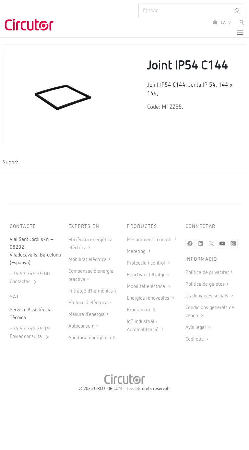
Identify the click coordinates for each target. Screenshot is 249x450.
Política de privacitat (207, 272)
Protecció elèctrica (88, 303)
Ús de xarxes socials (207, 296)
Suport (10, 163)
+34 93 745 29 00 (30, 274)
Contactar (20, 281)
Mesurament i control (150, 240)
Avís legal (196, 327)
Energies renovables (149, 298)
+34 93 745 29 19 (30, 328)
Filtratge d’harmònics (90, 291)
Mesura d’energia (86, 314)
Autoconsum (81, 326)
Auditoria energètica (89, 338)
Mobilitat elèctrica (87, 259)
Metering (137, 251)
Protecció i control (146, 263)
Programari (139, 310)
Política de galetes (205, 284)
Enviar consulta (26, 336)
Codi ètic (195, 339)
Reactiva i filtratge (146, 275)
